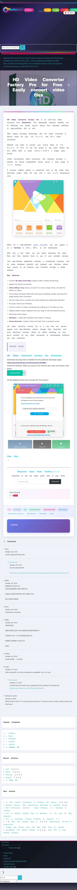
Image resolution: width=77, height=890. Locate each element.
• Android (10, 741)
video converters (31, 514)
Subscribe (55, 481)
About (5, 856)
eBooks (40, 11)
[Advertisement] (38, 30)
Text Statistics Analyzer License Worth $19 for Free (20, 66)
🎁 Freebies (29, 10)
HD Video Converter (35, 510)
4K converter (17, 510)
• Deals (9, 736)
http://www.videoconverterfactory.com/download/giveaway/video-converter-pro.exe (38, 573)
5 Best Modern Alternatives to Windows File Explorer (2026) (37, 802)
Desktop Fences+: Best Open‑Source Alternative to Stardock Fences (37, 805)
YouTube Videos (8, 867)
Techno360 (5, 842)
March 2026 (13, 772)
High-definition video (49, 510)
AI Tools (55, 10)
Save (16, 495)
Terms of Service (9, 864)
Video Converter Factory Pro (15, 514)
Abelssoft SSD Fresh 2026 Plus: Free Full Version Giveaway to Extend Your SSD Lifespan (33, 58)
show (21, 346)
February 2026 (14, 775)
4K (9, 510)
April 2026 (12, 769)
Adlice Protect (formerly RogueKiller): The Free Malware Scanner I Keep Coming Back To (32, 63)
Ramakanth (13, 562)
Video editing (42, 514)
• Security (10, 744)
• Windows (10, 739)
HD (25, 510)
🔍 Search (64, 10)
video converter (40, 245)
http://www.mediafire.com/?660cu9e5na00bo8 (26, 688)
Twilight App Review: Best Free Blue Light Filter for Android (35, 827)
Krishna (14, 525)
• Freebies (10, 733)
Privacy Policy (8, 853)
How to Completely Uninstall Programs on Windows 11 (32, 819)
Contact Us (7, 858)
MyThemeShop (13, 848)
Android (47, 10)
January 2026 (14, 777)
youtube (51, 514)
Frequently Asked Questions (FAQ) (14, 861)
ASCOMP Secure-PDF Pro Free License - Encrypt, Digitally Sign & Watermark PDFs (31, 61)
